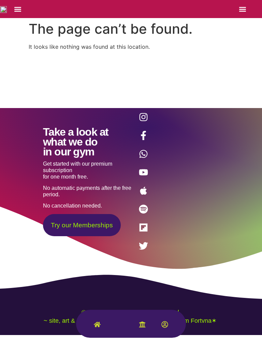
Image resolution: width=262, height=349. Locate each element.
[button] (17, 9)
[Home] (97, 326)
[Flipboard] (143, 227)
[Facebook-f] (143, 135)
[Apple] (143, 191)
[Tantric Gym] (120, 328)
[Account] (165, 326)
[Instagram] (143, 117)
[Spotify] (143, 209)
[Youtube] (143, 172)
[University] (142, 326)
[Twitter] (143, 246)
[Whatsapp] (143, 154)
